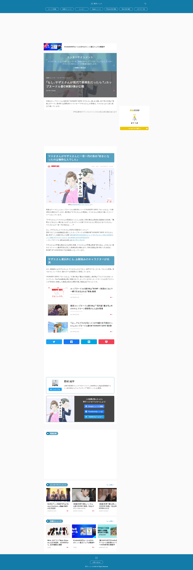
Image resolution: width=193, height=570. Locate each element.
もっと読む (110, 485)
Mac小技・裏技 (126, 9)
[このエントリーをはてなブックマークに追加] (89, 341)
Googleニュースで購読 (95, 406)
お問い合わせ (96, 562)
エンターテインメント (63, 78)
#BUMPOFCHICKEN (78, 235)
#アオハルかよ (61, 237)
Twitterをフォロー (96, 417)
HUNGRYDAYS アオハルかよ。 (81, 204)
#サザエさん (97, 235)
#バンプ (89, 235)
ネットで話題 (52, 9)
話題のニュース (67, 9)
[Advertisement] (96, 28)
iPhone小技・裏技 (111, 9)
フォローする (56, 389)
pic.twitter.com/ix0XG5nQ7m (78, 237)
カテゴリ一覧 (141, 9)
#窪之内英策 (107, 235)
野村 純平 (69, 381)
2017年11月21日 (79, 240)
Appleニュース (96, 9)
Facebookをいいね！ (95, 411)
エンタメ (81, 9)
